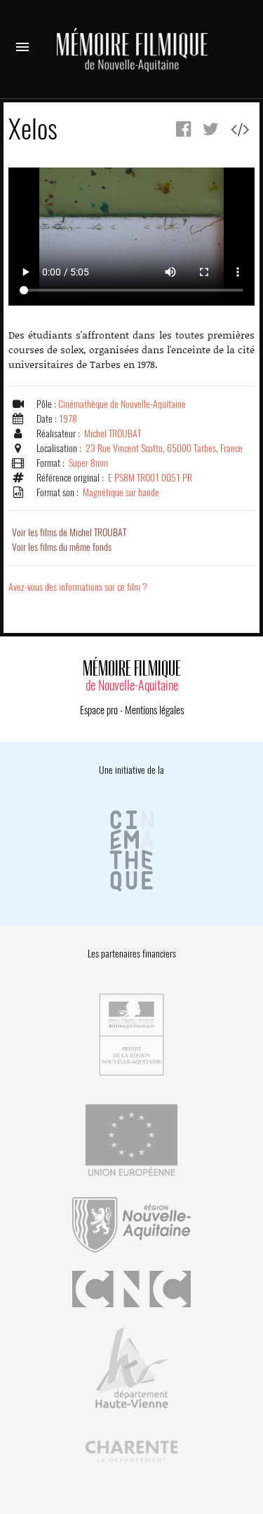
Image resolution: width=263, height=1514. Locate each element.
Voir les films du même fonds (62, 547)
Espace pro (99, 710)
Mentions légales (154, 710)
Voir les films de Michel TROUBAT (69, 532)
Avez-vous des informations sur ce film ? (77, 587)
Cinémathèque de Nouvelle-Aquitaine (122, 404)
